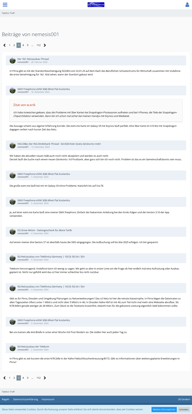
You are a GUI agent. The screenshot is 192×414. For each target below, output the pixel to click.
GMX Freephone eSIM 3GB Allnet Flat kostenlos (43, 89)
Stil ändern (184, 399)
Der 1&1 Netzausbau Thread (33, 59)
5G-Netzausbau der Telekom (33, 346)
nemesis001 (23, 62)
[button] (5, 5)
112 (38, 45)
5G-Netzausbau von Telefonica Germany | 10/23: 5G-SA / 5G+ (51, 256)
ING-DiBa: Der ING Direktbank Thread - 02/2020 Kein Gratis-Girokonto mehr (59, 143)
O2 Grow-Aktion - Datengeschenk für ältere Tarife (44, 230)
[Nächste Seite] (45, 45)
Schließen (184, 409)
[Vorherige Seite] (4, 45)
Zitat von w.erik (24, 105)
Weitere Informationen (164, 409)
